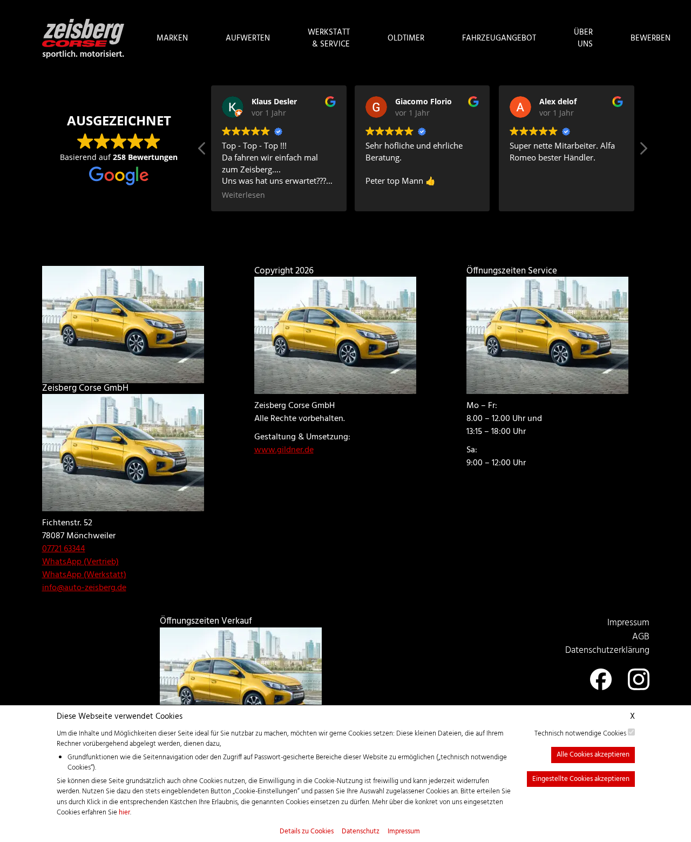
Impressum (404, 831)
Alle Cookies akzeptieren (593, 754)
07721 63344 (63, 549)
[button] (643, 151)
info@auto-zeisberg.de (84, 588)
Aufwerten (248, 38)
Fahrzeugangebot (499, 38)
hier (124, 812)
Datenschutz (361, 831)
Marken (172, 38)
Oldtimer (406, 38)
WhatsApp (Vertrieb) (80, 562)
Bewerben (650, 38)
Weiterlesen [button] (243, 195)
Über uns (583, 38)
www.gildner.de (284, 450)
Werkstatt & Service (329, 38)
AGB (640, 637)
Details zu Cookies (307, 831)
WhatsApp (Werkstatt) (84, 575)
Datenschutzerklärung (607, 650)
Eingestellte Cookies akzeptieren (580, 779)
